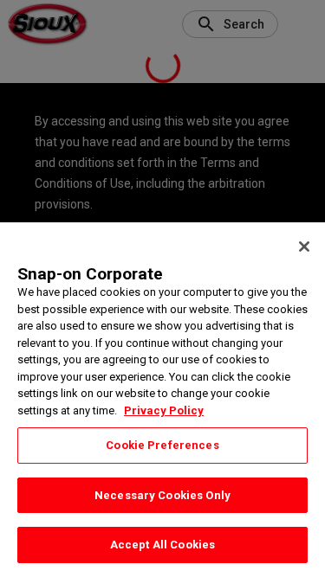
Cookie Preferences (162, 445)
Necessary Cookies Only (162, 495)
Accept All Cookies (162, 544)
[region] (162, 399)
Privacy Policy (164, 410)
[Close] (304, 247)
